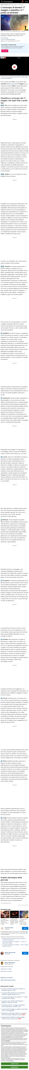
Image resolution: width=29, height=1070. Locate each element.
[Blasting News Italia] (8, 1)
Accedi (26, 1)
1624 (27, 1030)
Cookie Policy (10, 1060)
